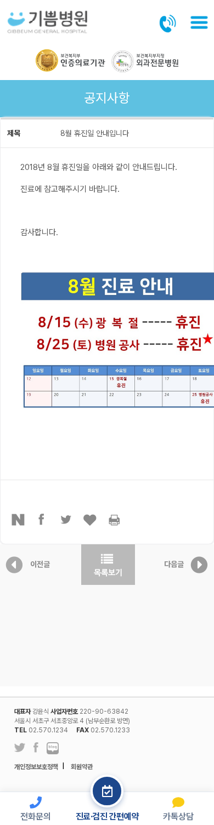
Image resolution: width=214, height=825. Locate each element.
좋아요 (90, 520)
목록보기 (108, 564)
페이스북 (42, 520)
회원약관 (82, 767)
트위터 (66, 520)
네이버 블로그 (53, 748)
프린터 (115, 520)
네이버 (18, 520)
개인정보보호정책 (36, 767)
